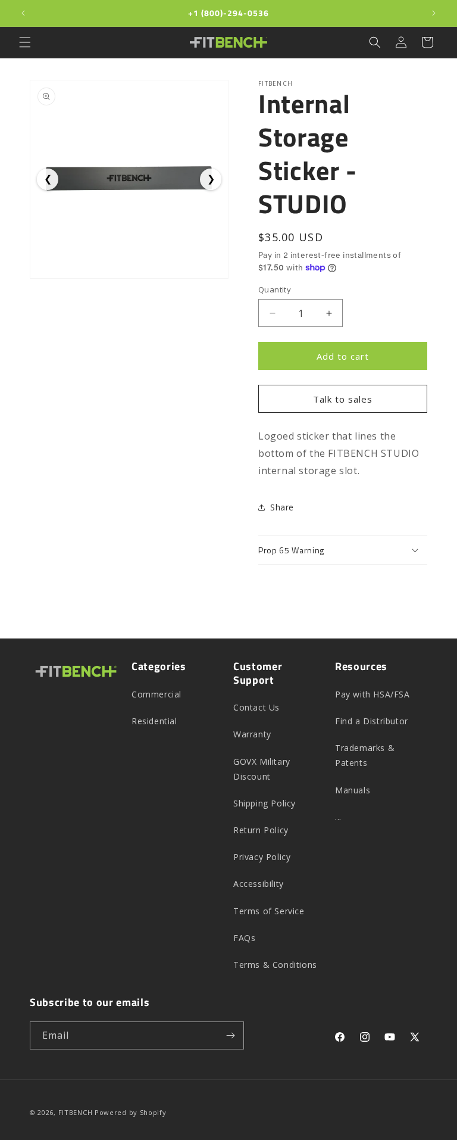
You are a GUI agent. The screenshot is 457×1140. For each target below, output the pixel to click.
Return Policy (261, 830)
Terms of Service (269, 911)
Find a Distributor (371, 721)
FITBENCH (75, 1112)
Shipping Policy (264, 803)
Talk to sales (343, 399)
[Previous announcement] (23, 13)
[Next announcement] (434, 13)
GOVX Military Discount (261, 769)
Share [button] (282, 507)
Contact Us (256, 707)
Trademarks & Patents (365, 755)
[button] (25, 42)
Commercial (156, 694)
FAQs (244, 937)
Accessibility (258, 883)
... (338, 817)
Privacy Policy (261, 856)
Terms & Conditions (275, 964)
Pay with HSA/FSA (372, 694)
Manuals (352, 790)
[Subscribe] (230, 1035)
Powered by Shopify (131, 1112)
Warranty (252, 734)
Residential (154, 721)
